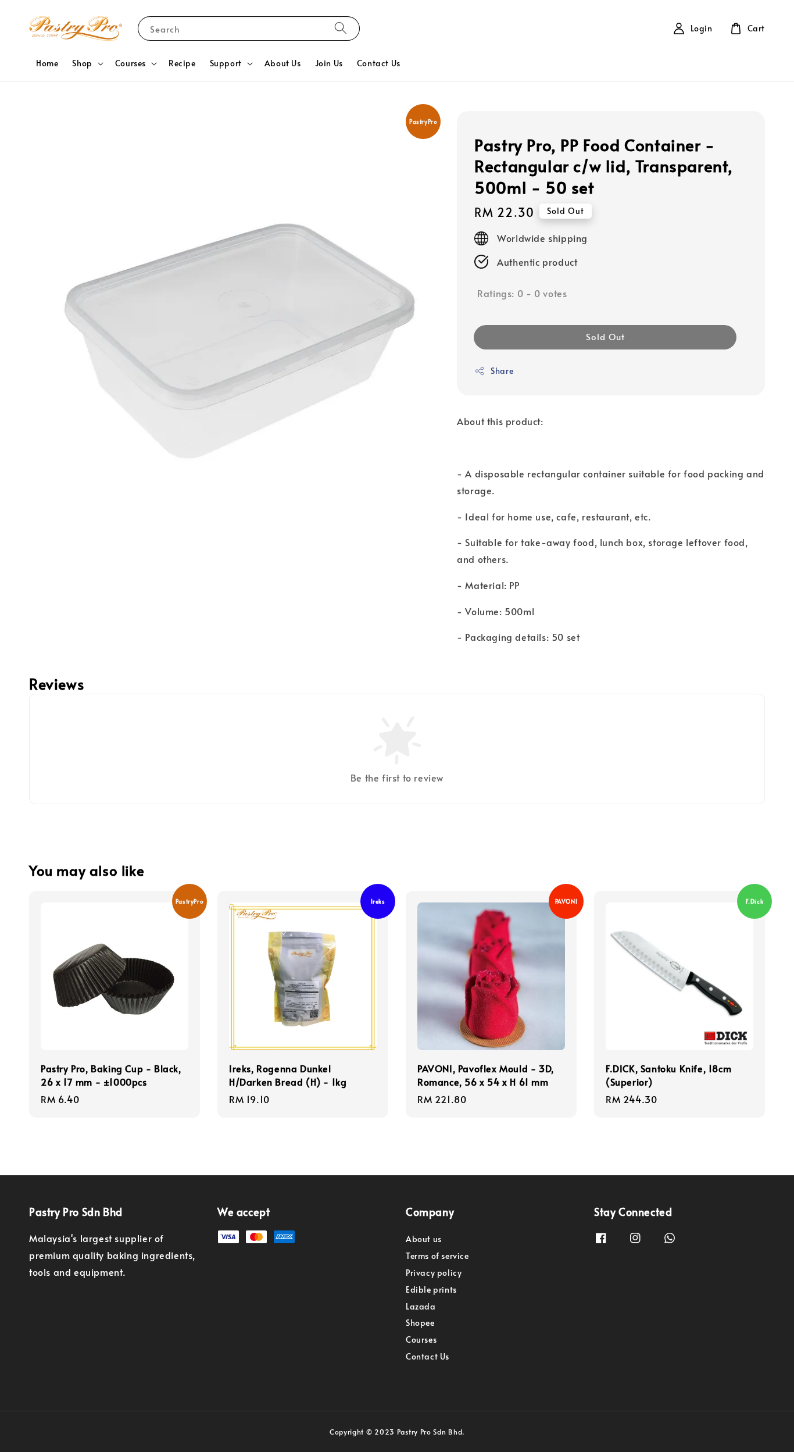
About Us (282, 63)
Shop (82, 63)
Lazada (421, 1306)
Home (47, 63)
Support (226, 63)
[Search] (340, 28)
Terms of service (437, 1255)
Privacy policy (434, 1272)
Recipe (182, 63)
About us (424, 1239)
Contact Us (378, 63)
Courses (130, 63)
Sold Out (605, 336)
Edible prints (431, 1289)
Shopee (420, 1322)
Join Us (329, 63)
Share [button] (502, 370)
